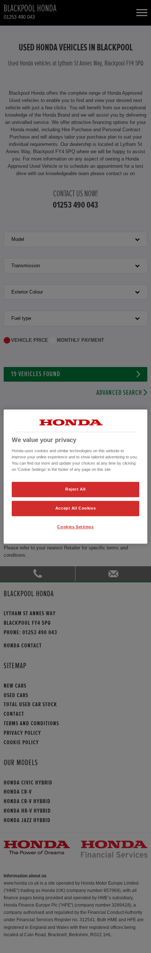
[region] (75, 476)
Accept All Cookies (75, 508)
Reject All (75, 489)
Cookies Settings (75, 527)
